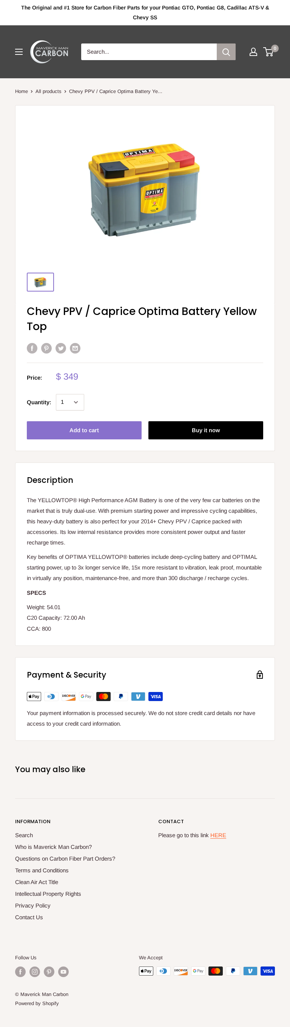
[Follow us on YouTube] (63, 971)
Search (24, 835)
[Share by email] (75, 348)
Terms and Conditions (42, 870)
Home (21, 91)
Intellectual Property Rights (48, 893)
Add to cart (84, 430)
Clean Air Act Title (36, 882)
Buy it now (206, 430)
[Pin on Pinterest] (46, 348)
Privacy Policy (33, 905)
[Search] (226, 51)
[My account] (253, 52)
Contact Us (29, 917)
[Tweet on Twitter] (61, 348)
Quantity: (39, 402)
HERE (218, 835)
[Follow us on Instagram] (34, 971)
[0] (268, 51)
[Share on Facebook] (32, 348)
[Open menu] (19, 52)
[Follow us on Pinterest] (49, 971)
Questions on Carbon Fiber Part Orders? (65, 858)
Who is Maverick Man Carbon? (53, 847)
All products (48, 91)
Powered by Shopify (37, 1003)
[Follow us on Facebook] (20, 971)
